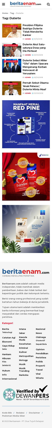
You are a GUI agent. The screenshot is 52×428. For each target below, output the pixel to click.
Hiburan (6, 358)
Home (5, 13)
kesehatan (25, 344)
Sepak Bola (41, 344)
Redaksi (20, 413)
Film (4, 362)
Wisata (39, 378)
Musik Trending (24, 369)
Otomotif (40, 340)
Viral (38, 374)
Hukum (6, 370)
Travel (39, 369)
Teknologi (7, 332)
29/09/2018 (38, 55)
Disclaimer (34, 413)
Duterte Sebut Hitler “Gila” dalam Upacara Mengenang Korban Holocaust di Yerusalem (35, 67)
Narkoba (23, 375)
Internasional (10, 26)
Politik (39, 361)
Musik (22, 364)
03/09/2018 (38, 93)
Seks (4, 349)
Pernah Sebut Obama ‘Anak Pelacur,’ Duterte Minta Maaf (35, 86)
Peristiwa (41, 357)
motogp (23, 360)
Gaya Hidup (8, 345)
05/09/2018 (38, 77)
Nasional (40, 329)
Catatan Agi (8, 337)
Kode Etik (7, 413)
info (4, 374)
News (39, 333)
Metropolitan (26, 356)
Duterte (19, 13)
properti (40, 365)
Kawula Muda (23, 338)
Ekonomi (7, 341)
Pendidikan (42, 353)
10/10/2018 (37, 39)
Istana (22, 329)
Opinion (40, 349)
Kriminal (23, 348)
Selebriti (6, 365)
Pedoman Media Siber (13, 416)
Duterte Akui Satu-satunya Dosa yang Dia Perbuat (34, 47)
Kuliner (23, 352)
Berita (5, 329)
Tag (12, 13)
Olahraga (41, 337)
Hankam (6, 354)
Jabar (22, 333)
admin (28, 39)
